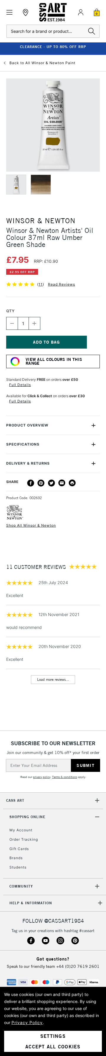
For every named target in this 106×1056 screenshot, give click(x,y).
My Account (20, 830)
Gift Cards (19, 849)
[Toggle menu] (9, 12)
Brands (16, 858)
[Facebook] (30, 483)
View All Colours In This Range (54, 361)
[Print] (72, 483)
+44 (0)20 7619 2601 (78, 966)
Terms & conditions (64, 777)
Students (17, 867)
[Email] (61, 483)
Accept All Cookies (53, 1047)
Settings (53, 1036)
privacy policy (41, 777)
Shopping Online (27, 817)
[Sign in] (81, 12)
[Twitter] (51, 483)
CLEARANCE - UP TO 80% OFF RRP (53, 47)
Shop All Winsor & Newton (31, 525)
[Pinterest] (40, 483)
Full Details (20, 385)
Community (21, 886)
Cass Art (15, 800)
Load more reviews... (53, 679)
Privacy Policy (27, 1022)
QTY (10, 310)
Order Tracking (23, 839)
